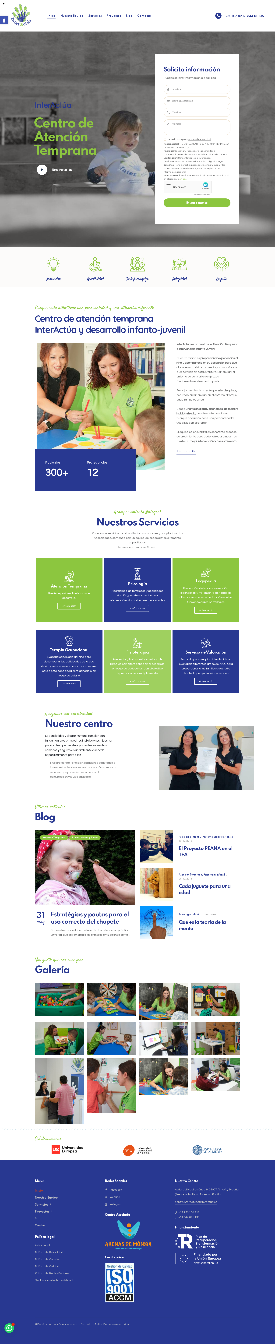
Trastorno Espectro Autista (217, 837)
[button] (4, 20)
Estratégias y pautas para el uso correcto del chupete (90, 918)
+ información (186, 451)
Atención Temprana (190, 875)
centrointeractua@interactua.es (196, 1201)
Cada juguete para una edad (205, 889)
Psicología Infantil (189, 837)
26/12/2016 (185, 878)
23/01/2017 (211, 914)
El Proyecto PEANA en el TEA (206, 851)
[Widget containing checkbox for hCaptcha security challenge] (188, 189)
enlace (183, 179)
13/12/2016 (185, 841)
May (41, 918)
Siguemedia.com (68, 1324)
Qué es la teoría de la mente (202, 925)
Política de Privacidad (199, 139)
